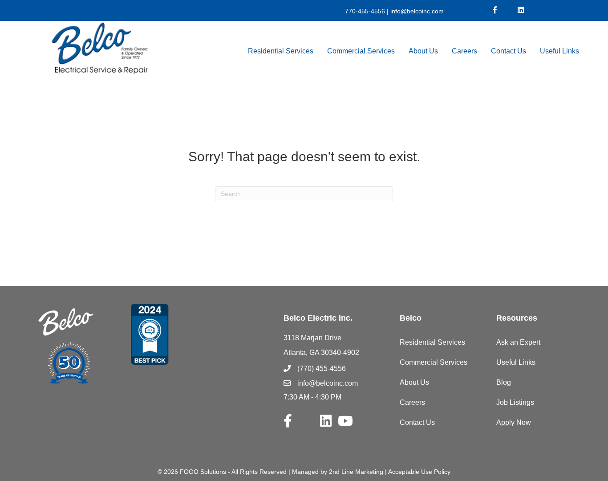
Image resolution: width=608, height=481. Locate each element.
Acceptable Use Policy (419, 471)
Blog (503, 382)
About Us (423, 51)
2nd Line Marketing (356, 471)
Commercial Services (361, 51)
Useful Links (559, 51)
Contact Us (508, 51)
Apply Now (513, 422)
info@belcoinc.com (416, 11)
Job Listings (515, 402)
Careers (464, 51)
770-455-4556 (365, 11)
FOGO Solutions (203, 471)
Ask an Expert (518, 342)
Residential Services (280, 51)
